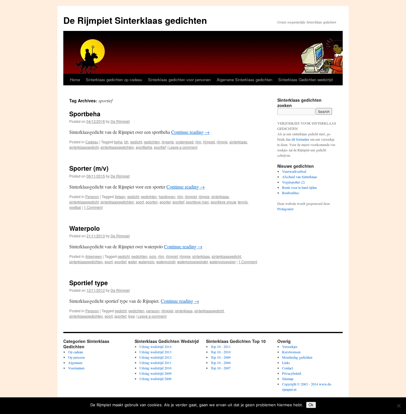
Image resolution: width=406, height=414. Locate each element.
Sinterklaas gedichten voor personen (179, 79)
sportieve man (197, 201)
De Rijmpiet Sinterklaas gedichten (135, 20)
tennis (243, 201)
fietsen (120, 196)
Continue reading (190, 132)
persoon (153, 310)
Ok (311, 405)
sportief (160, 147)
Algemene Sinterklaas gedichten (244, 79)
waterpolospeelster (192, 261)
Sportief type (88, 282)
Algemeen (93, 256)
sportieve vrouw (223, 201)
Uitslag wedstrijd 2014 (155, 346)
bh (126, 141)
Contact (287, 368)
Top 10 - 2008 (221, 362)
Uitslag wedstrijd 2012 (155, 357)
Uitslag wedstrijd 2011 (155, 362)
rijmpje (222, 141)
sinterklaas (238, 141)
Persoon (92, 196)
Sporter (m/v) (88, 168)
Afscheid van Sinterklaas (299, 176)
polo (152, 256)
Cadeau (91, 141)
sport (140, 201)
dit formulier (300, 139)
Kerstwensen (291, 351)
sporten (152, 201)
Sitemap (287, 378)
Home (75, 79)
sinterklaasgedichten (117, 147)
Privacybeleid (291, 373)
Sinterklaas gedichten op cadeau (114, 79)
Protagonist (285, 208)
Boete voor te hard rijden (299, 187)
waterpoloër (165, 261)
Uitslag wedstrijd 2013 (155, 351)
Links (286, 362)
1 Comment (93, 207)
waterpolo (147, 261)
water (132, 261)
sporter (165, 201)
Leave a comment (183, 147)
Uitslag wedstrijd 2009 (155, 373)
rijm (198, 141)
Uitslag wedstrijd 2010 (155, 368)
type (131, 316)
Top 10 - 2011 (221, 346)
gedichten (152, 141)
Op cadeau (75, 351)
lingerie (168, 141)
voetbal (75, 207)
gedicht (136, 141)
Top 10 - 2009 (221, 357)
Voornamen (76, 368)
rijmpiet (209, 141)
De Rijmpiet (120, 121)
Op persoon (76, 357)
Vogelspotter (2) (293, 182)
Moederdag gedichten (297, 357)
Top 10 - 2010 (221, 351)
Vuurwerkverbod (294, 171)
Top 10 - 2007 (221, 368)
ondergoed (184, 141)
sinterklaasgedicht (84, 147)
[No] (399, 406)
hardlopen (167, 196)
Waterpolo (84, 228)
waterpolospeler (223, 261)
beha (118, 141)
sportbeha (144, 147)
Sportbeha (84, 113)
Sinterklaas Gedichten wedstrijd (305, 79)
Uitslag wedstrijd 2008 (155, 378)
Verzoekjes (290, 346)
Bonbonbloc (290, 192)
